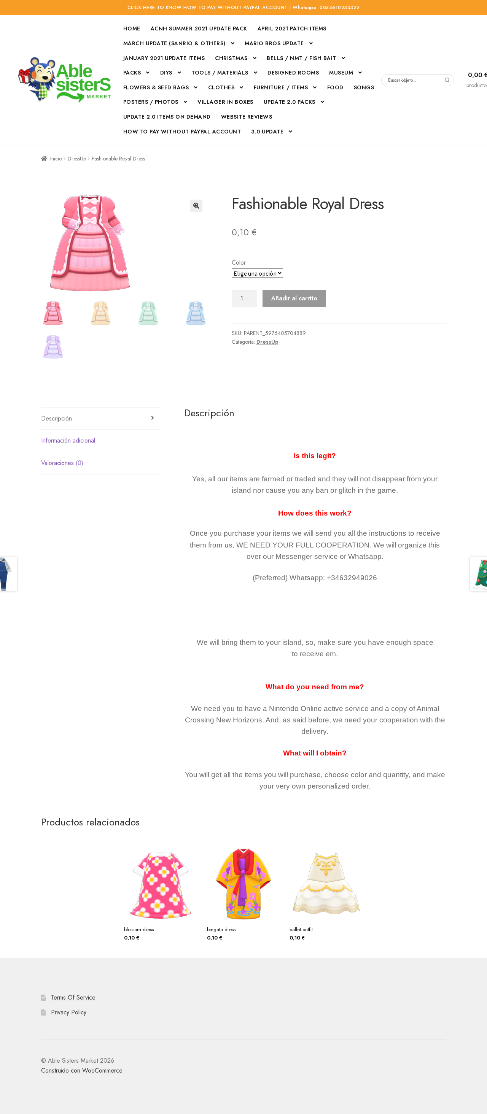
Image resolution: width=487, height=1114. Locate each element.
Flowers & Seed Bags (156, 87)
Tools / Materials (219, 72)
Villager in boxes (225, 102)
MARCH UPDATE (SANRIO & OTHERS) (174, 43)
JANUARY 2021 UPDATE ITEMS (164, 58)
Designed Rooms (293, 72)
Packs (132, 72)
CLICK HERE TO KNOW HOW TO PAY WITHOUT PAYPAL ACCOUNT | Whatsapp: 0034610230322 (243, 7)
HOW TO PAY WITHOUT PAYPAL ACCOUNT (182, 131)
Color (239, 262)
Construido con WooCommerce (81, 1070)
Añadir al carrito (294, 298)
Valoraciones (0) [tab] (62, 463)
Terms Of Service (73, 997)
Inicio (56, 158)
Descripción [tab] (56, 418)
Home (131, 28)
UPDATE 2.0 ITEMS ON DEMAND (167, 117)
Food (335, 87)
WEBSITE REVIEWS (246, 117)
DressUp (77, 158)
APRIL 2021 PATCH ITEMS (292, 28)
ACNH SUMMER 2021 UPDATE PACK (199, 28)
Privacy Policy (68, 1012)
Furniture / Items (281, 87)
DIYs (166, 72)
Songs (364, 87)
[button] (196, 206)
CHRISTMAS (231, 58)
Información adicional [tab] (68, 440)
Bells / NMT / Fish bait (301, 58)
